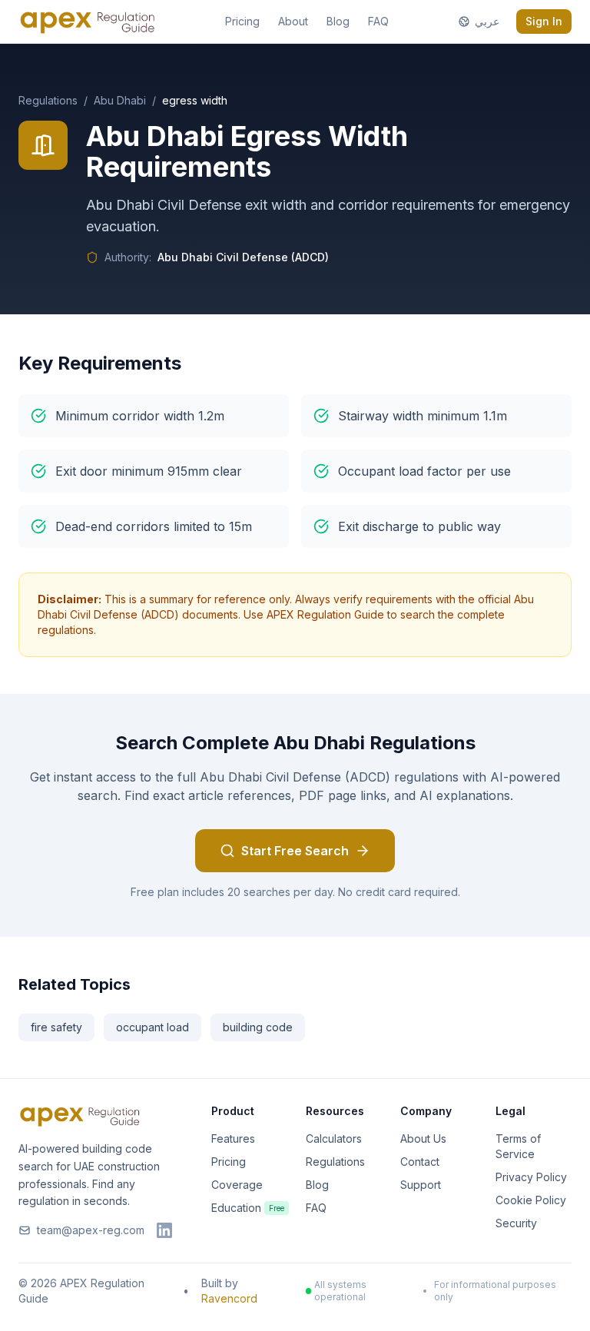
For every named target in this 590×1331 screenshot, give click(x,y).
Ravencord (229, 1298)
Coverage (237, 1184)
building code (258, 1027)
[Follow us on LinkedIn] (164, 1230)
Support (420, 1184)
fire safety (56, 1027)
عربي (487, 21)
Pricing (242, 21)
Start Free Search (295, 850)
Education (247, 1207)
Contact (419, 1161)
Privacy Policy (531, 1176)
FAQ (378, 21)
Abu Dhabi (120, 100)
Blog (338, 21)
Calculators (334, 1138)
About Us (423, 1138)
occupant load (152, 1027)
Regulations (48, 100)
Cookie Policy (531, 1200)
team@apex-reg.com (90, 1229)
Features (233, 1138)
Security (516, 1223)
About (293, 21)
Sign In (543, 21)
